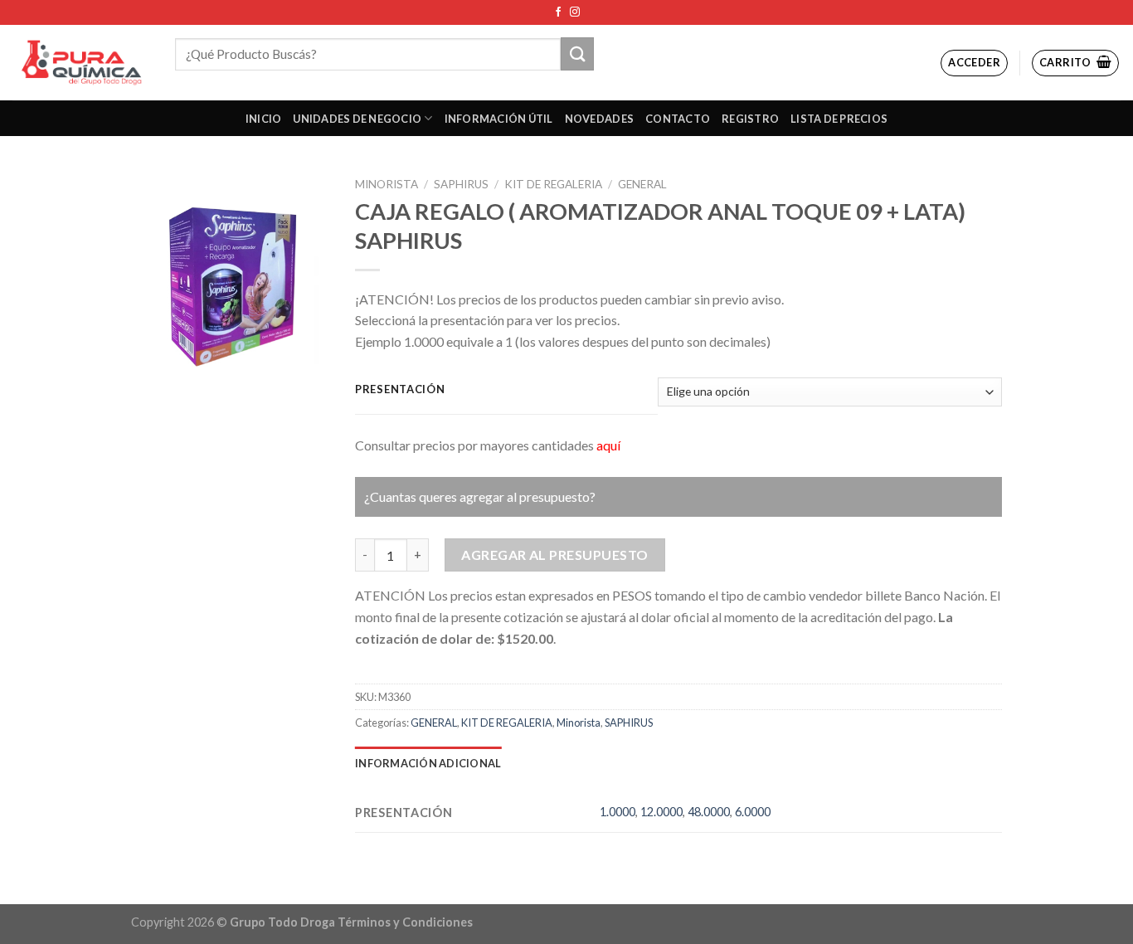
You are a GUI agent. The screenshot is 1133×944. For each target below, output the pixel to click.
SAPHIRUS (461, 184)
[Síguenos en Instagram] (575, 12)
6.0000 (753, 812)
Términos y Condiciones (405, 922)
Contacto (677, 118)
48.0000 (709, 812)
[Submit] (577, 53)
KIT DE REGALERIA (553, 184)
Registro (750, 118)
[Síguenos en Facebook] (558, 12)
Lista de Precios (838, 118)
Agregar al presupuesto (555, 554)
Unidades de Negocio (357, 118)
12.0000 (661, 812)
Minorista (386, 184)
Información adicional (428, 763)
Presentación (400, 390)
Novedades (599, 118)
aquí (608, 445)
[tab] (428, 763)
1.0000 (617, 812)
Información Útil (499, 118)
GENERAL (642, 184)
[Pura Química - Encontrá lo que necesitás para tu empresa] (81, 63)
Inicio (264, 118)
